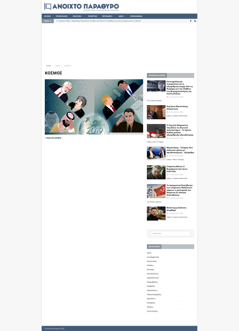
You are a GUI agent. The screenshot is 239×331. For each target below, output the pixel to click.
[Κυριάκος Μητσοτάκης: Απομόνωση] (156, 112)
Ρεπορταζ (92, 16)
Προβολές (151, 286)
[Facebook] (191, 21)
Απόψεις (150, 265)
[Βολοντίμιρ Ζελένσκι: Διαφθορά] (156, 214)
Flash (149, 253)
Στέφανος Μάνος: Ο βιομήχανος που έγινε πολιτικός (177, 168)
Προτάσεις (151, 298)
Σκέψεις (150, 307)
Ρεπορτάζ (151, 303)
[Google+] (195, 21)
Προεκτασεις (62, 16)
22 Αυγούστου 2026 (176, 97)
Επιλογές (150, 269)
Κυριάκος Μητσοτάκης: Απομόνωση (177, 107)
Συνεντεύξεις (152, 311)
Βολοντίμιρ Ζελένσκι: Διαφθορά (177, 208)
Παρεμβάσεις (152, 282)
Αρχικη (47, 16)
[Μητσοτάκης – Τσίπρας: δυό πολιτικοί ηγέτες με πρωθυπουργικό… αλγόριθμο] (156, 153)
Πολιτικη (77, 16)
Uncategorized (153, 257)
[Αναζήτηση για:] (170, 233)
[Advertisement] (119, 45)
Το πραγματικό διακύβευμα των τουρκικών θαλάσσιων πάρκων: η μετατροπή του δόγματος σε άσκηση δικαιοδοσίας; (180, 190)
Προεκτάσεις (152, 290)
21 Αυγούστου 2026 (176, 174)
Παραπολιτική (153, 278)
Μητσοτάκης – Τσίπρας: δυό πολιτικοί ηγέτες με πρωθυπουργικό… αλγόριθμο (180, 150)
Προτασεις (107, 16)
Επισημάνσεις (153, 273)
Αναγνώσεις (152, 261)
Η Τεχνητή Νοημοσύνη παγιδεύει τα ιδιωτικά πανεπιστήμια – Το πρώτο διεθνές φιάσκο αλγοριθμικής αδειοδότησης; (180, 130)
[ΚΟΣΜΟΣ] (94, 133)
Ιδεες (121, 16)
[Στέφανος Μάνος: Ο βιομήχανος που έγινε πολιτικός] (156, 172)
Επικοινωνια (136, 16)
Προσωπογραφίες (154, 294)
